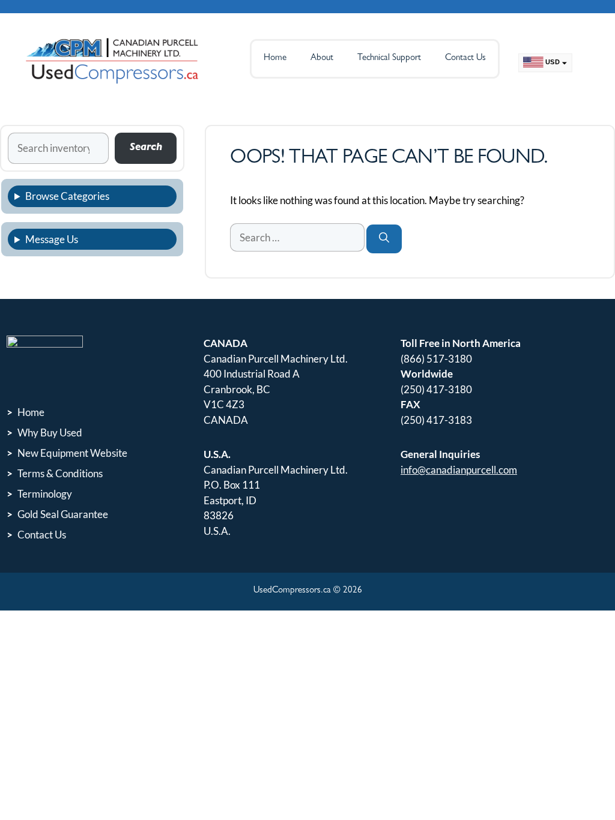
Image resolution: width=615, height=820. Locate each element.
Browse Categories (67, 196)
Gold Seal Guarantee (62, 514)
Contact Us (465, 58)
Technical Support (389, 58)
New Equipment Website (72, 453)
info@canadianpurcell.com (459, 469)
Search (146, 148)
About (322, 58)
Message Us (51, 239)
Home (275, 58)
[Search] (384, 239)
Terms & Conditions (60, 473)
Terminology (44, 493)
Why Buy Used (49, 432)
